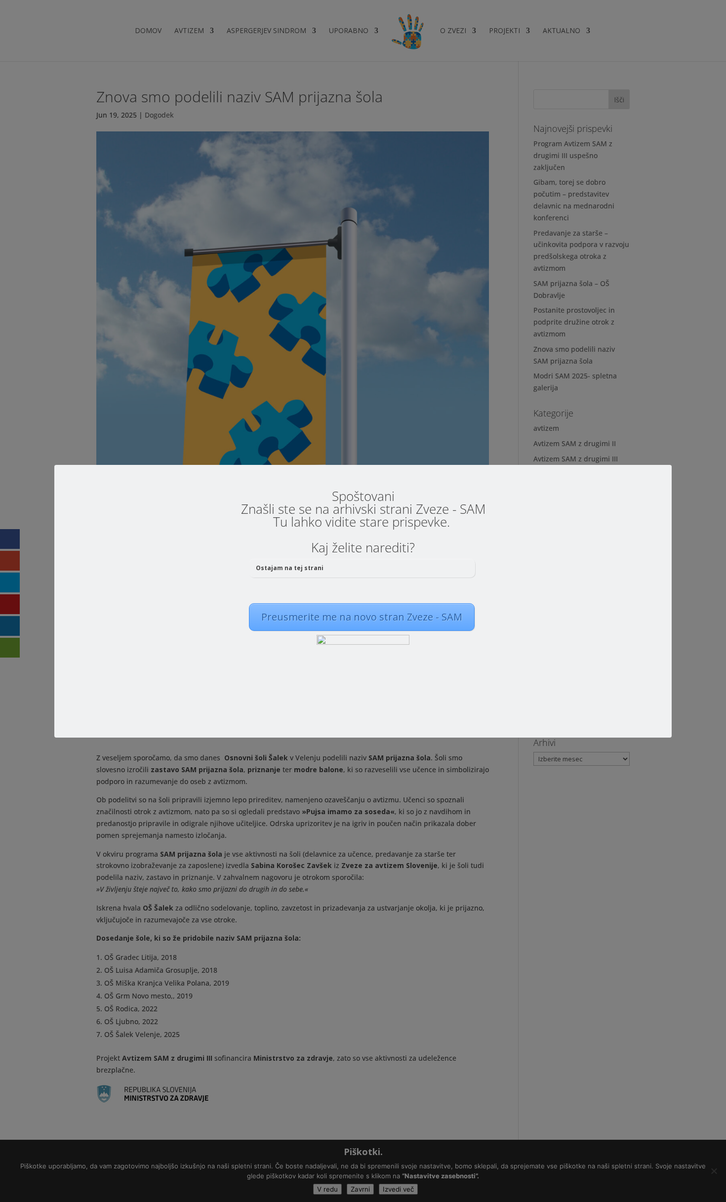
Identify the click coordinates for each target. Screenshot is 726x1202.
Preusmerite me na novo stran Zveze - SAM (361, 616)
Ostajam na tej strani (289, 568)
